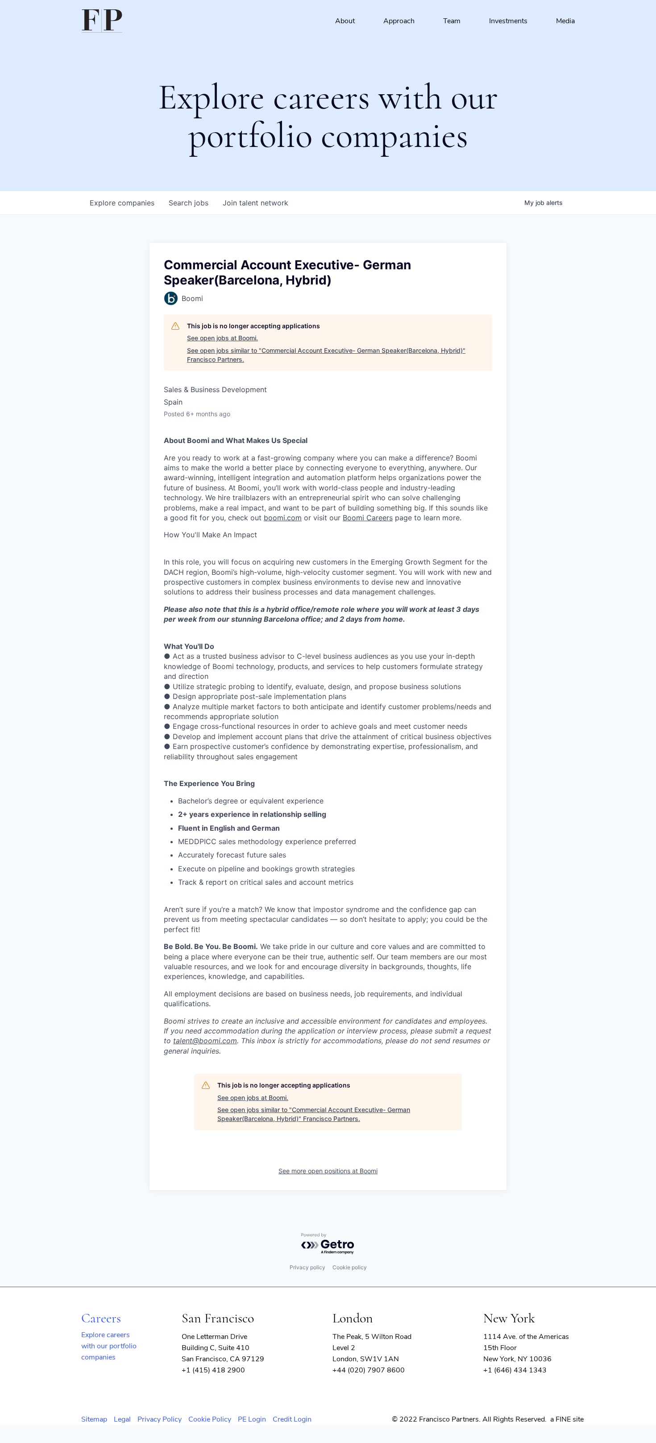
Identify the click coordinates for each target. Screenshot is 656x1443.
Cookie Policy (209, 1419)
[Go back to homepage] (102, 21)
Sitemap (94, 1419)
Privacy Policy (159, 1419)
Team (452, 21)
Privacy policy (307, 1267)
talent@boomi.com (205, 1040)
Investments (508, 21)
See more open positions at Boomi (328, 1171)
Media (565, 21)
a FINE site (567, 1419)
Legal (122, 1419)
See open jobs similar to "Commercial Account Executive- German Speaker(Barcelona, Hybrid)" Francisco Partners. (326, 355)
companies (122, 202)
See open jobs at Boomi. (222, 338)
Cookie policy (349, 1267)
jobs (188, 202)
